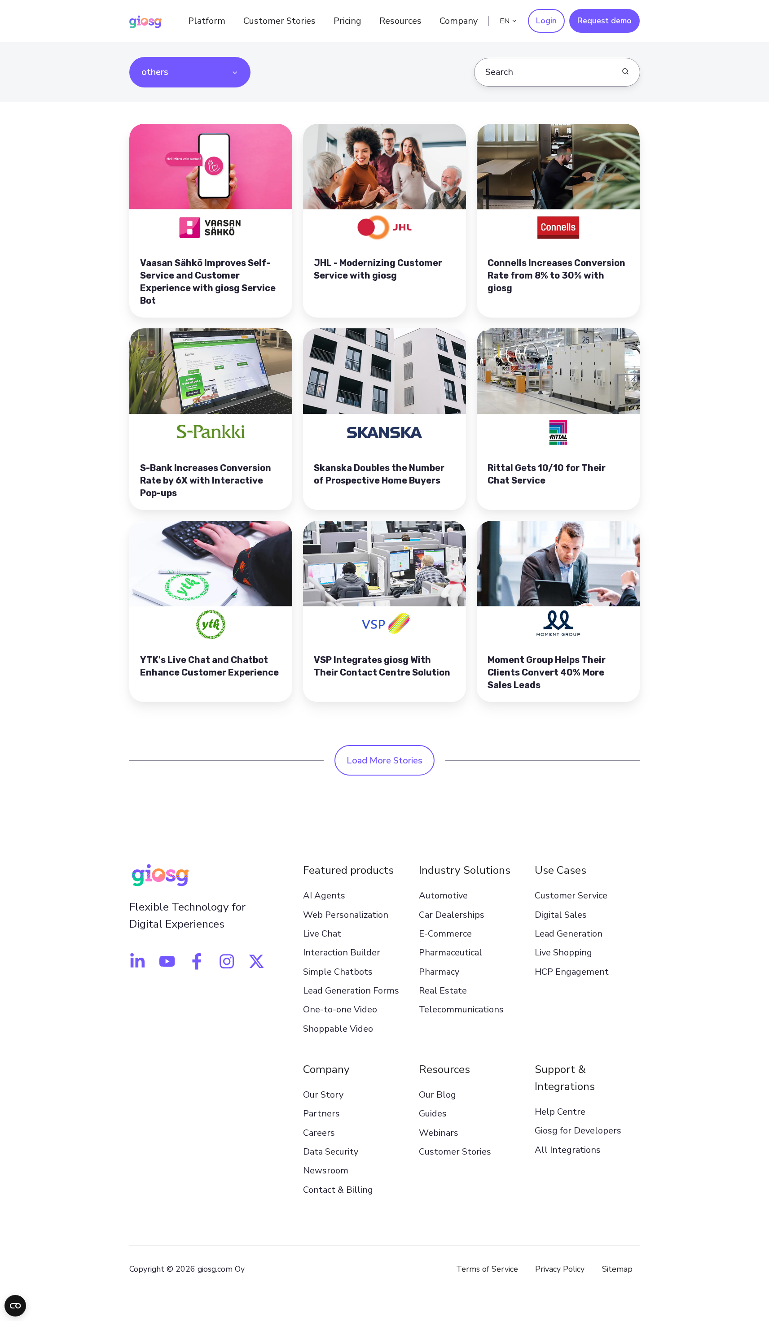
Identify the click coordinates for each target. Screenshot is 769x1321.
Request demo (604, 20)
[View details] (137, 961)
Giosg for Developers (578, 1131)
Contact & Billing (338, 1190)
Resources (444, 1069)
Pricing (347, 21)
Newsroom (325, 1170)
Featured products (348, 870)
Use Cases (560, 870)
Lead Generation (568, 934)
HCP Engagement (572, 972)
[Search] (625, 71)
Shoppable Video (338, 1029)
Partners (321, 1113)
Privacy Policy (559, 1269)
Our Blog (437, 1095)
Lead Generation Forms (351, 991)
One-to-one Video (340, 1009)
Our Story (323, 1095)
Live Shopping (563, 952)
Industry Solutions (464, 870)
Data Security (330, 1152)
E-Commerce (445, 934)
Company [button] (458, 21)
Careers (319, 1133)
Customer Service (571, 895)
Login (546, 20)
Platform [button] (206, 21)
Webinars (438, 1133)
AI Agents (324, 895)
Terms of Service (487, 1269)
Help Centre (560, 1112)
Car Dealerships (451, 915)
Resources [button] (400, 21)
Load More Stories (384, 760)
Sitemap (617, 1269)
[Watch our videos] (167, 961)
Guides (433, 1113)
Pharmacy (439, 972)
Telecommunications (461, 1009)
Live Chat (322, 934)
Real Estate (443, 991)
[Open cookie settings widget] (15, 1306)
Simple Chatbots (338, 972)
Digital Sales (561, 915)
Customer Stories (279, 21)
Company (326, 1069)
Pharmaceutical (450, 952)
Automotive (443, 895)
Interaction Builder (341, 952)
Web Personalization (345, 915)
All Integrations (568, 1150)
